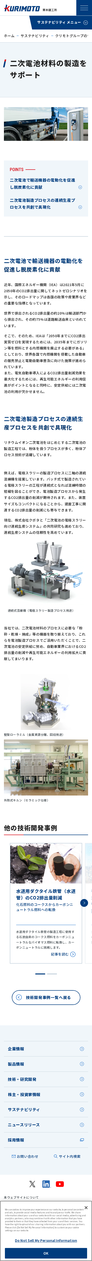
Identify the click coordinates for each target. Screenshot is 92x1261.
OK (45, 1253)
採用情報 (16, 1140)
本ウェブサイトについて (21, 1197)
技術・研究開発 (22, 1079)
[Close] (86, 1207)
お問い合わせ (28, 1156)
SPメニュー (84, 8)
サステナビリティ (35, 35)
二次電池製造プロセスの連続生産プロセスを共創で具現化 (42, 203)
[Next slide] (84, 903)
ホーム (9, 35)
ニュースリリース (24, 1125)
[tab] (40, 973)
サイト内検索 (69, 1156)
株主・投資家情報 (24, 1094)
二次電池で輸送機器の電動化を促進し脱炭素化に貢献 (42, 183)
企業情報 (16, 1049)
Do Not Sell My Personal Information (46, 1240)
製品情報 (16, 1064)
